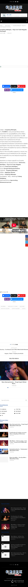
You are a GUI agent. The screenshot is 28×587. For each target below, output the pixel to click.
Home (1, 25)
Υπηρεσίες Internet (7, 580)
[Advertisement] (14, 50)
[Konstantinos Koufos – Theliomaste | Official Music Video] (4, 451)
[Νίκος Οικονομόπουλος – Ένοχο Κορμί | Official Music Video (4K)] (14, 370)
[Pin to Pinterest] (15, 344)
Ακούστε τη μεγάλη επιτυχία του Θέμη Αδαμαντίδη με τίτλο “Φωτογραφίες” (18, 546)
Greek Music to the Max (12, 306)
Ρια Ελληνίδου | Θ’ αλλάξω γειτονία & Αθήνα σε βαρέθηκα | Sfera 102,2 (18, 433)
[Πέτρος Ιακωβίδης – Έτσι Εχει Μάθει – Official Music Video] (4, 459)
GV (4, 33)
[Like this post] (11, 344)
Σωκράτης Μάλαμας (16, 308)
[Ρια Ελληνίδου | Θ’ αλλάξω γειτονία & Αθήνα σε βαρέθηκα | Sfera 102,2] (4, 434)
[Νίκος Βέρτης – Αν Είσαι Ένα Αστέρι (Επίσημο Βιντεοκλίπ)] (5, 538)
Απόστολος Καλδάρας (5, 308)
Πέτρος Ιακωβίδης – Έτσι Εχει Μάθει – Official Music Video (18, 458)
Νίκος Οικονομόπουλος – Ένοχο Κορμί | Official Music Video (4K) (19, 425)
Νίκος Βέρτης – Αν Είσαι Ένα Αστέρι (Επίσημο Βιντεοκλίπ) (17, 537)
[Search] (26, 21)
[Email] (17, 1)
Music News (7, 25)
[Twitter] (11, 1)
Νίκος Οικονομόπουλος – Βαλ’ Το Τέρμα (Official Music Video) (18, 553)
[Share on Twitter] (14, 344)
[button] (1, 374)
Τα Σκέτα (23, 308)
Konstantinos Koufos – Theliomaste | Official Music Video (18, 450)
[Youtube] (15, 1)
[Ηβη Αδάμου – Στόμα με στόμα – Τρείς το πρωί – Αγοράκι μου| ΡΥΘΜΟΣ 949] (4, 443)
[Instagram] (13, 1)
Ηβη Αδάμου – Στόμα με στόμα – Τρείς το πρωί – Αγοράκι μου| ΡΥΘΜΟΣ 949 (18, 441)
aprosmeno (3, 306)
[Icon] (5, 547)
